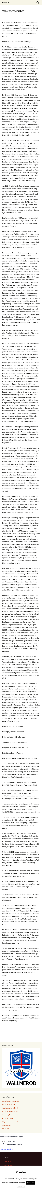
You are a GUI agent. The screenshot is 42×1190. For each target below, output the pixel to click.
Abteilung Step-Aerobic (10, 1111)
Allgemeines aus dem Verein (11, 1122)
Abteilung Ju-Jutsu (8, 1105)
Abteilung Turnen (7, 1118)
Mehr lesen (21, 1187)
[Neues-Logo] (21, 1068)
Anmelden (7, 1162)
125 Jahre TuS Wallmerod (10, 1101)
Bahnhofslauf (6, 1125)
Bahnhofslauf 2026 (14, 1144)
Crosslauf (5, 1129)
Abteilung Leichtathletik (10, 1108)
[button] (38, 1182)
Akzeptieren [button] (30, 1183)
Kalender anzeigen (6, 1149)
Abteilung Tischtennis (9, 1115)
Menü (4, 2)
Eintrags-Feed (9, 1165)
